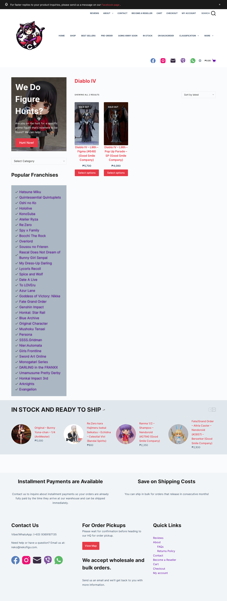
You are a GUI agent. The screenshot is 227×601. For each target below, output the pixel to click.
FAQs (160, 546)
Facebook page (111, 4)
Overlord (26, 241)
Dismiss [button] (219, 4)
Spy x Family (29, 230)
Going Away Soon (127, 35)
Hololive (25, 208)
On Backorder (166, 35)
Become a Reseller (142, 13)
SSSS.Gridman (30, 340)
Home (62, 35)
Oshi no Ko (27, 203)
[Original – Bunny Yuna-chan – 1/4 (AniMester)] (21, 434)
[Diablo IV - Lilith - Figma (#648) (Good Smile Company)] (87, 123)
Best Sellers (88, 35)
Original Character (33, 324)
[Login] (200, 60)
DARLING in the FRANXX (38, 367)
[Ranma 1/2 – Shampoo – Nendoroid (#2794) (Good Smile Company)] (126, 434)
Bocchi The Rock (32, 236)
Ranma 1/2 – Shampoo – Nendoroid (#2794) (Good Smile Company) (149, 432)
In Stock (147, 35)
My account (189, 13)
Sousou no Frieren (33, 247)
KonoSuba (27, 214)
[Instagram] (163, 60)
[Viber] (182, 60)
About (106, 13)
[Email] (172, 60)
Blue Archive (29, 318)
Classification (187, 35)
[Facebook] (153, 60)
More (207, 35)
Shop (73, 35)
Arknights (26, 384)
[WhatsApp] (192, 60)
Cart (159, 13)
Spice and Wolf (31, 274)
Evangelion (28, 389)
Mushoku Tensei (32, 329)
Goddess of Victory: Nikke (39, 296)
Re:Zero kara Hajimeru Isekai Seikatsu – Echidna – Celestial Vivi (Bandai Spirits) (99, 432)
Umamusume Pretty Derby (39, 373)
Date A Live (28, 280)
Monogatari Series (33, 362)
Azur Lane (27, 291)
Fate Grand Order (33, 302)
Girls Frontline (30, 351)
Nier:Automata (30, 345)
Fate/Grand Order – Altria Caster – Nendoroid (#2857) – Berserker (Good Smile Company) (203, 432)
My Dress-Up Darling (35, 263)
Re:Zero (25, 225)
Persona (25, 334)
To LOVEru (27, 285)
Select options (87, 172)
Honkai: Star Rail (32, 313)
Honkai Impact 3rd (33, 378)
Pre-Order (107, 35)
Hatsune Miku (30, 192)
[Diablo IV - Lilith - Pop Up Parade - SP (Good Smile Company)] (116, 123)
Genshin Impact (31, 307)
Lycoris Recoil (30, 269)
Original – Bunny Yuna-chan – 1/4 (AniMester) (45, 432)
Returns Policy (166, 551)
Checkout (172, 13)
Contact (122, 13)
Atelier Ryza (28, 219)
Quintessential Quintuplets (40, 197)
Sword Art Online (32, 356)
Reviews (94, 13)
